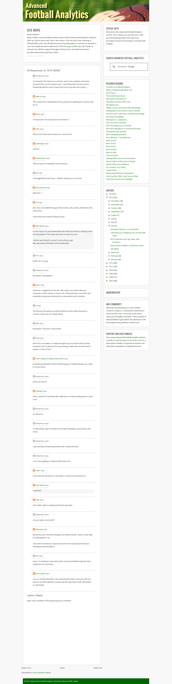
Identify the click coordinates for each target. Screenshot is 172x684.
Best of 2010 (111, 149)
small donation (121, 340)
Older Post (98, 668)
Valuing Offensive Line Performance (121, 158)
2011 (111, 266)
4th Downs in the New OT (116, 99)
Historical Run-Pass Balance (117, 164)
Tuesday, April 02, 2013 (39, 393)
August (114, 215)
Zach (37, 338)
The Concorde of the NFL (116, 122)
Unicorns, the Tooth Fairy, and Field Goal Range (125, 113)
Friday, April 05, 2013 (39, 502)
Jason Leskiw (40, 573)
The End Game (112, 155)
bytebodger (39, 143)
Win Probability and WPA (116, 134)
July (112, 218)
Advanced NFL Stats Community (119, 313)
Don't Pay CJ (111, 93)
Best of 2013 (111, 140)
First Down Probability (115, 117)
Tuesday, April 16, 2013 (39, 558)
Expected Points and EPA (116, 131)
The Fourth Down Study (115, 96)
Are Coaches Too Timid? (116, 167)
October (114, 208)
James (37, 114)
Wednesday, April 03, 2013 (40, 458)
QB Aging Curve (112, 105)
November (115, 204)
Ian (36, 202)
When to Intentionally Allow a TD (119, 90)
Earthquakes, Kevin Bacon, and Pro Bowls (123, 110)
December (115, 201)
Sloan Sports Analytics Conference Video (127, 245)
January (114, 259)
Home (62, 668)
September (116, 211)
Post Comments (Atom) (42, 672)
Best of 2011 (111, 146)
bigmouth (39, 529)
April (113, 226)
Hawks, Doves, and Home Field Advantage (123, 108)
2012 (111, 263)
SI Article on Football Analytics (118, 87)
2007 (111, 281)
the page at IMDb (70, 46)
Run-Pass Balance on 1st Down (118, 125)
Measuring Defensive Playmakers (120, 173)
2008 (111, 277)
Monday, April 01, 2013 (39, 78)
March (114, 252)
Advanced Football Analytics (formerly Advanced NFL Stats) (54, 681)
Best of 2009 (111, 152)
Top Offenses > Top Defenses (118, 137)
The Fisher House (137, 340)
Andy (37, 500)
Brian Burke (39, 226)
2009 (111, 273)
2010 (111, 270)
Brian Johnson (40, 187)
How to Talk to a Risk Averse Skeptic (120, 161)
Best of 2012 (111, 143)
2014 (111, 194)
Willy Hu (38, 96)
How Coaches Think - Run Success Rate (122, 176)
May (113, 222)
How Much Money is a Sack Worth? (124, 229)
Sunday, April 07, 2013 (39, 517)
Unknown (38, 391)
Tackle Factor (111, 170)
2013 (111, 197)
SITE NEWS (33, 30)
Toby (37, 129)
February (115, 256)
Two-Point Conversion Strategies (119, 179)
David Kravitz (40, 158)
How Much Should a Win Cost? (118, 102)
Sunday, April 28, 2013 (39, 576)
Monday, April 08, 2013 (39, 532)
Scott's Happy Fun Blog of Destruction (49, 358)
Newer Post (26, 668)
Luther (37, 470)
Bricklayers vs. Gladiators (116, 119)
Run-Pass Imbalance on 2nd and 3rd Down (123, 128)
